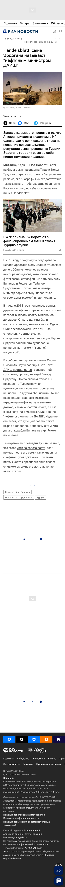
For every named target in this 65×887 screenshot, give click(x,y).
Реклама (28, 764)
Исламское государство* (18, 497)
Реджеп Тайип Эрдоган (17, 492)
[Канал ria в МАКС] (9, 739)
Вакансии (8, 778)
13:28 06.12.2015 (12, 39)
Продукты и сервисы (48, 764)
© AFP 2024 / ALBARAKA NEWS (17, 108)
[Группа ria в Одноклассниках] (46, 739)
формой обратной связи (34, 844)
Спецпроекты (11, 764)
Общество (23, 758)
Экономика (38, 758)
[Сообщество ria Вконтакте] (34, 739)
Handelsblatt (21, 193)
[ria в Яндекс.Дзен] (22, 739)
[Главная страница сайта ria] (20, 31)
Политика (8, 758)
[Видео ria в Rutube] (59, 739)
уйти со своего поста (31, 448)
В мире (52, 758)
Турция (40, 497)
